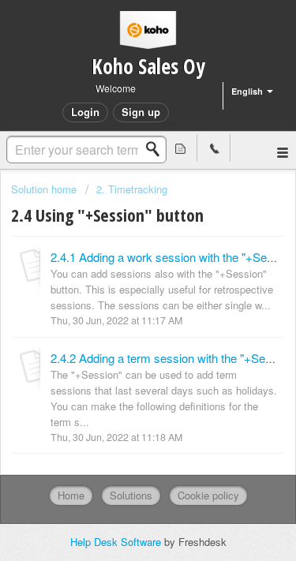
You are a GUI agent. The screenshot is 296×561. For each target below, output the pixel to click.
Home (71, 495)
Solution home (45, 188)
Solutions (131, 495)
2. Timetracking (131, 188)
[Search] (157, 149)
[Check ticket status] (180, 148)
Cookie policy (208, 495)
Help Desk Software (117, 541)
